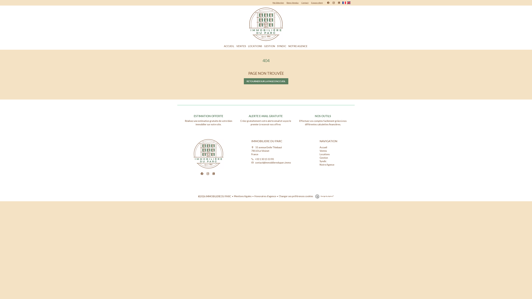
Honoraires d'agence (265, 196)
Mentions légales (243, 196)
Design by (327, 196)
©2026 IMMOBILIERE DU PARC (214, 196)
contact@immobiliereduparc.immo (273, 162)
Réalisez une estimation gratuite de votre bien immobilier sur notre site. (208, 122)
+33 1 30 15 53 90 (264, 159)
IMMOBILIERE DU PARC (266, 141)
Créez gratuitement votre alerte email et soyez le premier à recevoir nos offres (265, 122)
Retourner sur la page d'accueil (266, 81)
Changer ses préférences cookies (296, 196)
